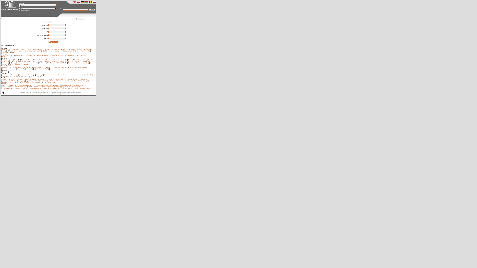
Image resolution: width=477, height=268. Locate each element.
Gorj (3, 61)
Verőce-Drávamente (41, 81)
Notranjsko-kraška (49, 75)
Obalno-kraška (62, 75)
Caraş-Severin (86, 61)
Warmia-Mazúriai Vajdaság (83, 88)
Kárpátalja (5, 72)
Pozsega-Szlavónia (55, 81)
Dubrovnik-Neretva (49, 82)
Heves (4, 51)
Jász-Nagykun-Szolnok (16, 51)
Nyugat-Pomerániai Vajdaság (72, 86)
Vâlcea (11, 64)
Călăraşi (53, 61)
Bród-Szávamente (69, 81)
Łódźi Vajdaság (78, 85)
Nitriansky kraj (30, 55)
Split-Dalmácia (36, 82)
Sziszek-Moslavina (30, 79)
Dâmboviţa (76, 60)
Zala (12, 52)
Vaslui (18, 64)
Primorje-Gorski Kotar (8, 81)
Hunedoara (26, 61)
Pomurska (5, 76)
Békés (23, 49)
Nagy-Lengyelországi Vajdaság (51, 86)
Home (3, 19)
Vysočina (38, 69)
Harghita (17, 61)
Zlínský (46, 69)
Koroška (38, 75)
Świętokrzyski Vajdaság (51, 88)
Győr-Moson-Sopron (74, 49)
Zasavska (37, 76)
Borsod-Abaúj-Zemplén (34, 49)
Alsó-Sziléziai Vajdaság (9, 85)
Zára (16, 82)
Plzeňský (5, 69)
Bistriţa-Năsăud (26, 60)
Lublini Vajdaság (7, 86)
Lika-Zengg (21, 81)
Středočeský (21, 69)
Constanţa (67, 61)
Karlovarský (26, 67)
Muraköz (83, 79)
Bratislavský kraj (7, 55)
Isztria (30, 81)
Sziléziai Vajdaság (67, 88)
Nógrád (44, 51)
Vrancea (25, 64)
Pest (51, 51)
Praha (12, 69)
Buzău (41, 60)
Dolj (69, 60)
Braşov (63, 60)
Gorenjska (5, 75)
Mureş (14, 63)
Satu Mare (50, 63)
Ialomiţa (35, 61)
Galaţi (90, 60)
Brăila (56, 60)
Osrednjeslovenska (76, 75)
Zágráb (4, 79)
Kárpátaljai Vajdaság (25, 85)
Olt (35, 63)
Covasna (76, 61)
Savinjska (14, 76)
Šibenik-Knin (25, 82)
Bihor (35, 60)
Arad (3, 60)
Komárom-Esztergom (32, 51)
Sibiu (58, 63)
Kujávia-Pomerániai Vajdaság (62, 85)
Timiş (87, 63)
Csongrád (56, 49)
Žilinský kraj (55, 55)
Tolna (83, 51)
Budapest (47, 49)
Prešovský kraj (6, 57)
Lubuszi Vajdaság (20, 86)
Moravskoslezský (60, 67)
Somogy (57, 51)
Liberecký (49, 67)
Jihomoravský (15, 67)
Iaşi (41, 61)
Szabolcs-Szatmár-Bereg (71, 51)
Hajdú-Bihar (87, 49)
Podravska (88, 75)
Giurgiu (10, 61)
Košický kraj (81, 55)
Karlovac (41, 79)
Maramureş (5, 63)
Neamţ (29, 63)
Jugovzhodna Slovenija (26, 75)
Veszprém (5, 52)
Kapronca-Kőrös (60, 79)
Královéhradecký (38, 67)
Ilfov (46, 61)
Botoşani (49, 60)
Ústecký (30, 69)
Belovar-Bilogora (73, 79)
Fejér (63, 49)
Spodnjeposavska (25, 76)
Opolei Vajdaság (7, 88)
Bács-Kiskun (6, 49)
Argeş (10, 60)
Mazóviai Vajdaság (33, 86)
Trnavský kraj (19, 55)
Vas (89, 51)
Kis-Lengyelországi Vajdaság (42, 85)
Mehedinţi (22, 63)
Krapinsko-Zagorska (15, 79)
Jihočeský (5, 67)
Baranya (15, 49)
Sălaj (63, 63)
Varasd (49, 79)
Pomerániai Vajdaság (35, 88)
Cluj (60, 61)
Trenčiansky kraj (43, 55)
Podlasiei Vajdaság (20, 88)
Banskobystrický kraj (67, 55)
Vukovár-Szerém (7, 82)
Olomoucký (72, 67)
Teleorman (79, 63)
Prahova (42, 63)
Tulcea (4, 64)
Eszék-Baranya (83, 81)
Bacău (16, 60)
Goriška (13, 75)
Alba (84, 60)
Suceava (71, 63)
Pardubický (82, 67)
